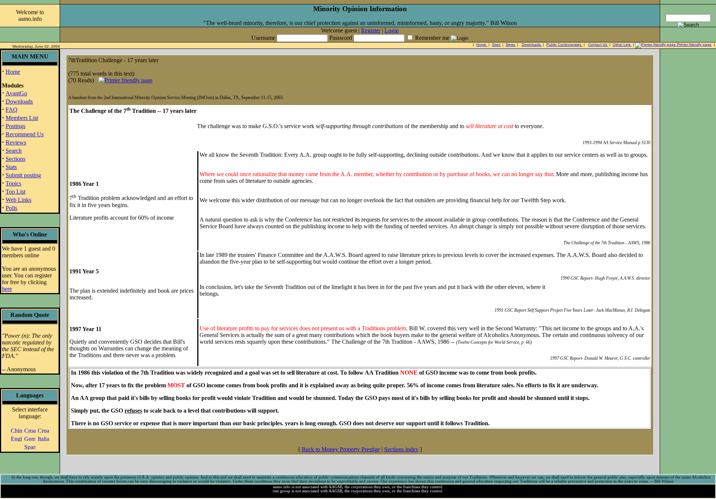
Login (391, 30)
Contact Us (598, 44)
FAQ (12, 110)
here (7, 289)
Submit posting (23, 175)
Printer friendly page (694, 44)
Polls (11, 208)
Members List (22, 118)
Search (14, 150)
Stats (11, 167)
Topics (13, 183)
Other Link (622, 44)
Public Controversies (564, 44)
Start (496, 44)
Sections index (401, 449)
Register (370, 30)
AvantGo (16, 93)
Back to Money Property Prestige (341, 449)
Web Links (18, 200)
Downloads (532, 44)
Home (481, 44)
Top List (15, 191)
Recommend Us (25, 134)
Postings (15, 126)
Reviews (16, 142)
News (511, 44)
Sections (15, 159)
